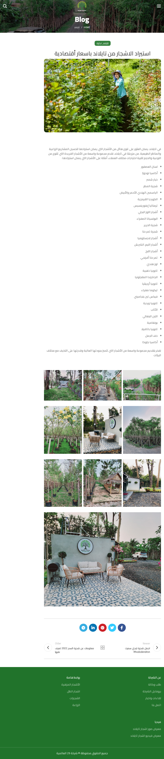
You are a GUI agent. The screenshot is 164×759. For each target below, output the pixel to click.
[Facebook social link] (122, 628)
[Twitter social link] (112, 628)
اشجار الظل (73, 691)
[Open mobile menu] (159, 6)
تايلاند (77, 27)
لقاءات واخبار (153, 698)
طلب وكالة (154, 684)
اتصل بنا (156, 705)
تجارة (99, 43)
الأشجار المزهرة (70, 684)
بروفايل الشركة (152, 691)
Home (87, 27)
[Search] (5, 6)
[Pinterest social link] (103, 628)
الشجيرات (75, 698)
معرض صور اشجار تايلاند (147, 728)
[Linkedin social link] (93, 628)
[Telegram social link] (83, 628)
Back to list (102, 648)
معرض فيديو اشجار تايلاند (145, 735)
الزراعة (76, 705)
